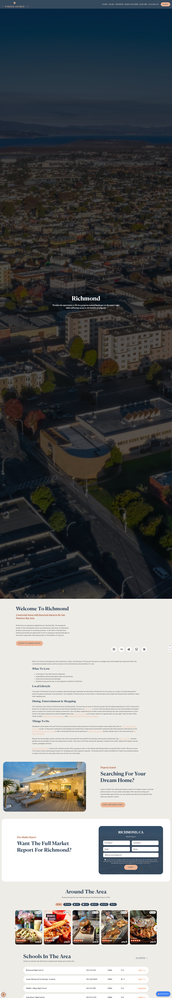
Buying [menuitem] (105, 4)
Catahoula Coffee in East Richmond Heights (83, 716)
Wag (114, 904)
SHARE (39, 912)
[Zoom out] (170, 648)
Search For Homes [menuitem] (131, 4)
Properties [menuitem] (119, 4)
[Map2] (129, 626)
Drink (68, 904)
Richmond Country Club (40, 748)
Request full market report (29, 643)
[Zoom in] (170, 645)
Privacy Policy (146, 863)
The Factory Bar (124, 739)
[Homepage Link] (15, 4)
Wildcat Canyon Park (95, 731)
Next (157, 928)
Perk (86, 904)
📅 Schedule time (163, 994)
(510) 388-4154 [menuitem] (153, 4)
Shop (77, 904)
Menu (166, 4)
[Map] (129, 626)
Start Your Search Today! (113, 804)
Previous (15, 928)
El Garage (88, 709)
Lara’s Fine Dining (80, 714)
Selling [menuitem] (111, 4)
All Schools (140, 958)
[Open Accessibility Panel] (3, 994)
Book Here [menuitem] (143, 4)
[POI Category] (114, 649)
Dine (59, 904)
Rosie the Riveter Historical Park (43, 731)
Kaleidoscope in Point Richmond (53, 716)
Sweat (95, 904)
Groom (105, 904)
